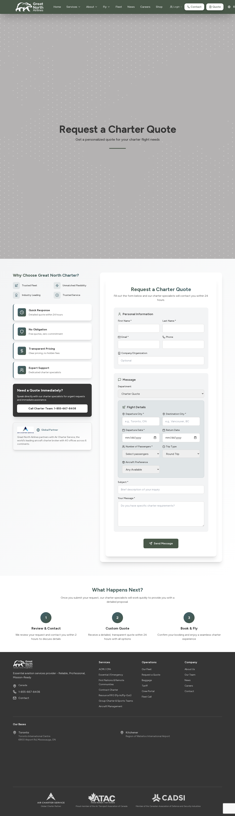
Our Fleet (147, 669)
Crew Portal (148, 691)
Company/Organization (134, 353)
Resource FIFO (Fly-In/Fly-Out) (115, 695)
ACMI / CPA (105, 669)
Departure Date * (135, 430)
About (90, 6)
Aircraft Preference (137, 462)
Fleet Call (147, 696)
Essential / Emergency (111, 674)
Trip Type (171, 446)
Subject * (123, 482)
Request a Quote (151, 674)
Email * (125, 337)
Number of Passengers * (139, 446)
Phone (169, 337)
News (131, 6)
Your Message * (126, 498)
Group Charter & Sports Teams (116, 700)
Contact (23, 698)
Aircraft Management (110, 706)
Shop (159, 6)
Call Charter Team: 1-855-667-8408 (52, 408)
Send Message (163, 543)
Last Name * (169, 320)
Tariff (145, 685)
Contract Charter (108, 689)
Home (57, 6)
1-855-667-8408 (29, 691)
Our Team (190, 674)
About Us (190, 669)
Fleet (119, 6)
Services (71, 6)
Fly (105, 6)
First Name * (125, 320)
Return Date (173, 430)
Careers (145, 6)
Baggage (147, 680)
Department (124, 386)
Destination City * (176, 413)
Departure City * (135, 413)
